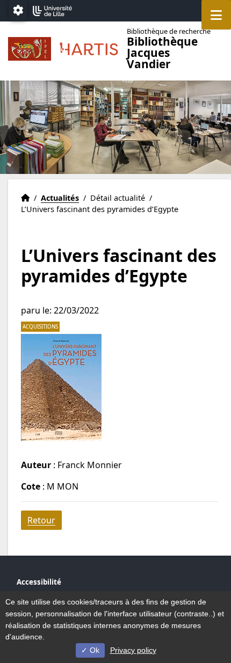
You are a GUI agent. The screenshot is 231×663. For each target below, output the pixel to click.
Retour (41, 520)
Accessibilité (39, 582)
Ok (93, 650)
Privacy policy (133, 650)
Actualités (60, 198)
